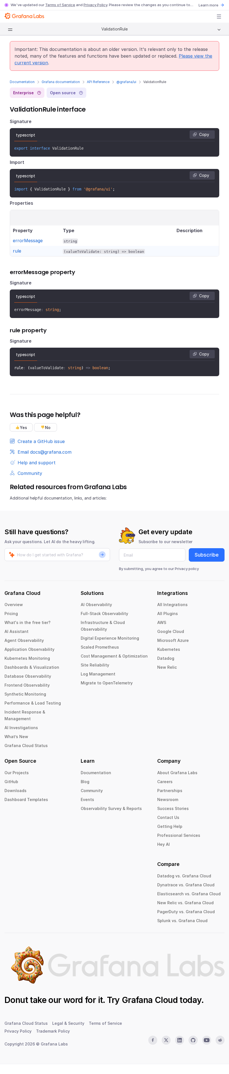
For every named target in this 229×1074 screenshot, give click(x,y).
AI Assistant (16, 631)
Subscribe (207, 555)
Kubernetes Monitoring (27, 658)
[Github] (193, 1040)
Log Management (98, 674)
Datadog (165, 658)
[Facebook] (152, 1040)
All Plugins (167, 613)
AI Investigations (21, 727)
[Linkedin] (179, 1040)
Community (92, 790)
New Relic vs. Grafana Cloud (185, 902)
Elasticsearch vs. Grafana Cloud (189, 893)
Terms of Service (60, 5)
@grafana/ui (126, 82)
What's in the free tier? (27, 622)
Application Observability (29, 649)
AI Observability (96, 604)
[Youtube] (206, 1040)
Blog (85, 781)
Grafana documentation (61, 82)
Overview (13, 604)
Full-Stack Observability (104, 613)
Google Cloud (170, 631)
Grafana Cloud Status (26, 745)
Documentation (22, 82)
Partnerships (169, 790)
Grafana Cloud (150, 1000)
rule (17, 251)
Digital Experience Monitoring (110, 638)
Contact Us (168, 817)
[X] (166, 1040)
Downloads (15, 790)
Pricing (11, 613)
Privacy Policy (95, 5)
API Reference (98, 82)
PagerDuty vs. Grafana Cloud (186, 911)
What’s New (16, 736)
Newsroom (167, 799)
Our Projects (16, 772)
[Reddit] (220, 1040)
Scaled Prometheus (100, 647)
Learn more (208, 5)
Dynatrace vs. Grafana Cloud (185, 884)
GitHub (11, 781)
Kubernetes (168, 649)
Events (87, 799)
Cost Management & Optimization (114, 656)
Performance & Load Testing (32, 703)
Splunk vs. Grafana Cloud (182, 920)
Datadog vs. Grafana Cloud (184, 875)
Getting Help (169, 826)
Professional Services (178, 835)
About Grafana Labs (177, 772)
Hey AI (163, 844)
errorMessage (28, 240)
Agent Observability (24, 640)
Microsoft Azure (173, 640)
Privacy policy (187, 568)
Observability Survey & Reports (111, 808)
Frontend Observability (27, 685)
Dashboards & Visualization (31, 667)
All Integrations (172, 604)
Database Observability (27, 676)
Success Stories (173, 808)
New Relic (167, 667)
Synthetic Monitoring (25, 694)
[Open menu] (219, 16)
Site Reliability (95, 665)
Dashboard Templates (26, 799)
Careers (165, 781)
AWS (161, 622)
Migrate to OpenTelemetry (107, 682)
